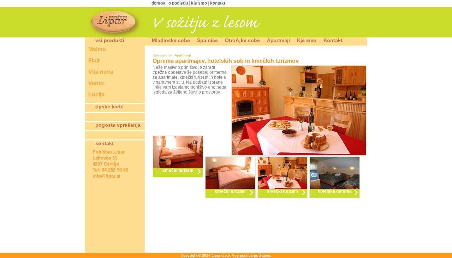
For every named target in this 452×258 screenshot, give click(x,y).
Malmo (97, 49)
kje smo (199, 3)
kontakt (217, 3)
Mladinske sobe (171, 40)
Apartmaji (278, 40)
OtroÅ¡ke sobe (242, 40)
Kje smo (306, 40)
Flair (94, 61)
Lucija (96, 94)
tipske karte (109, 106)
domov (158, 3)
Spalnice (207, 40)
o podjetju (178, 3)
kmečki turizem (178, 170)
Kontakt (333, 40)
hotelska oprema (335, 191)
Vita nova (100, 72)
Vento (96, 83)
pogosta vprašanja (118, 125)
